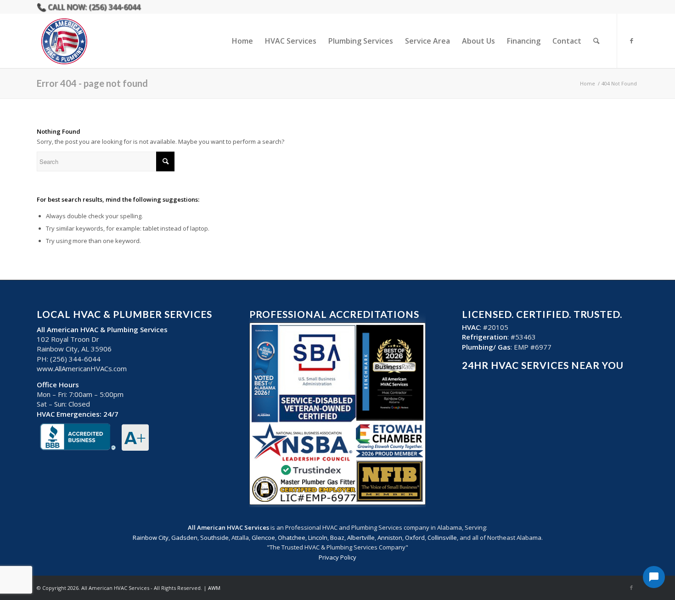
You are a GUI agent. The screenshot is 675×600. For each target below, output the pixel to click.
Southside (214, 537)
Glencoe (263, 537)
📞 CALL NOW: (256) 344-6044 (88, 7)
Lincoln (317, 537)
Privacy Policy (337, 557)
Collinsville (442, 537)
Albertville (361, 537)
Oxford (415, 537)
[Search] (596, 41)
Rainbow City (151, 537)
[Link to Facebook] (631, 40)
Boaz (337, 537)
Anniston (389, 537)
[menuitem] (242, 41)
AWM (214, 587)
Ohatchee (291, 537)
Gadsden (184, 537)
